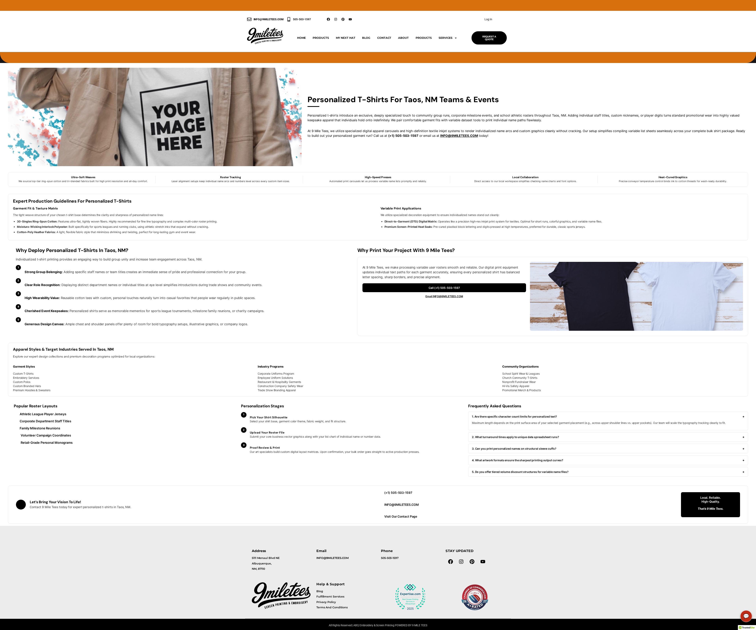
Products (321, 38)
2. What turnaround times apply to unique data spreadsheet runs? (608, 437)
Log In (488, 19)
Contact (384, 38)
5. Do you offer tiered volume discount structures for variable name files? (608, 472)
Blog (366, 38)
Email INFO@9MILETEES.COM (444, 296)
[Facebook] (328, 19)
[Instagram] (336, 19)
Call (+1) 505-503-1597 (444, 287)
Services (445, 38)
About (403, 38)
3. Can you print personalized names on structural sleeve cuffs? (608, 448)
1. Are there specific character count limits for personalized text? (608, 416)
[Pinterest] (343, 19)
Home (301, 38)
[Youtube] (350, 19)
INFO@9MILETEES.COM (459, 136)
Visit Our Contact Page (400, 516)
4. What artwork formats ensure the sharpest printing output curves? (608, 460)
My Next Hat (345, 38)
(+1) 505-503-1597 (398, 493)
